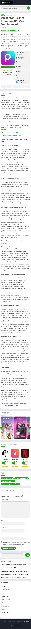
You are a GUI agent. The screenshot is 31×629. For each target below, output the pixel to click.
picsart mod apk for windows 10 (10, 484)
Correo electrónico (6, 527)
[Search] (28, 8)
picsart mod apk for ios (21, 478)
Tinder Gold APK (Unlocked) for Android (11, 568)
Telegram (21, 86)
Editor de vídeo (14, 30)
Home (7, 15)
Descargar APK (9, 67)
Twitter (9, 86)
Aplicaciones (13, 15)
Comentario (4, 499)
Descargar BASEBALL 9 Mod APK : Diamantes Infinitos (14, 574)
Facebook (4, 86)
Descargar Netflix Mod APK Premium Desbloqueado (14, 571)
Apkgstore (26, 621)
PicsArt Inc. (19, 54)
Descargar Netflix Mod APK (10, 133)
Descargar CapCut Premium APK (11, 135)
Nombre (3, 520)
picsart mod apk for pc (8, 481)
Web (2, 535)
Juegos (4, 609)
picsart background (7, 478)
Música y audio (6, 612)
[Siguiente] (29, 428)
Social (3, 616)
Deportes (4, 593)
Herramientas (5, 606)
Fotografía (5, 603)
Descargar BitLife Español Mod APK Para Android (13, 577)
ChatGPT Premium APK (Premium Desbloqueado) (13, 564)
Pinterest (15, 86)
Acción (4, 586)
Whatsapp (27, 86)
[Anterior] (1, 428)
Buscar (27, 555)
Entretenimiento (6, 599)
